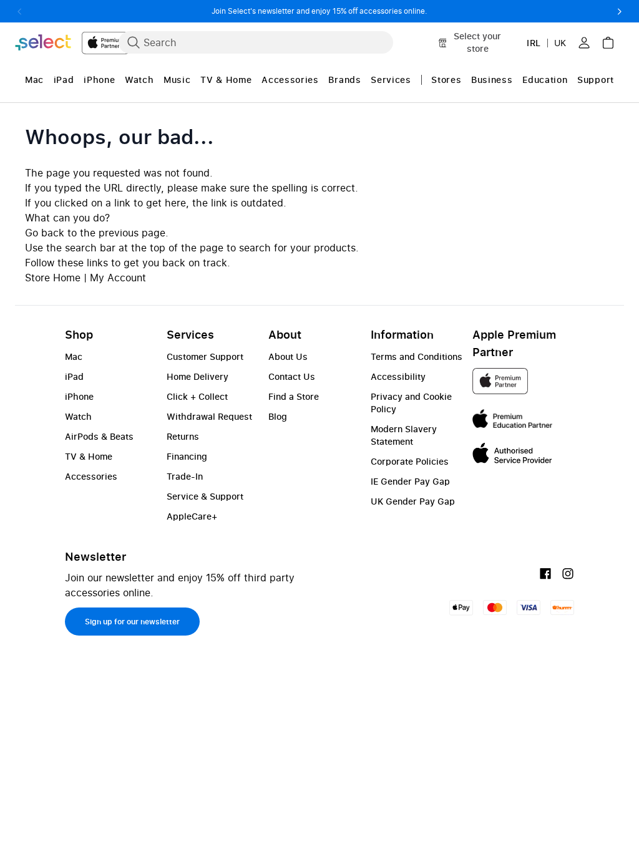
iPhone (79, 396)
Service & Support (205, 496)
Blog (277, 416)
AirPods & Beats (99, 436)
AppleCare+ (192, 516)
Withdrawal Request (209, 416)
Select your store (477, 42)
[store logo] (72, 42)
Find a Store (293, 396)
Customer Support (205, 356)
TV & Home (88, 456)
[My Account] (584, 42)
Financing (187, 456)
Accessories (91, 476)
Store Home (52, 277)
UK (560, 43)
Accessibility (398, 376)
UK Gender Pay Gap (413, 501)
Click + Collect (197, 396)
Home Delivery (197, 376)
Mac (73, 356)
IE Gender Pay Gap (410, 481)
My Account (118, 277)
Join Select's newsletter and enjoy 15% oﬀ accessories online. (319, 11)
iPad (74, 376)
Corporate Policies (410, 461)
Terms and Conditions (416, 356)
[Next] (619, 11)
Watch (78, 416)
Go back (44, 233)
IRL (534, 43)
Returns (183, 436)
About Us (288, 356)
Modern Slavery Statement (404, 435)
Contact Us (291, 376)
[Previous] (19, 11)
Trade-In (185, 476)
